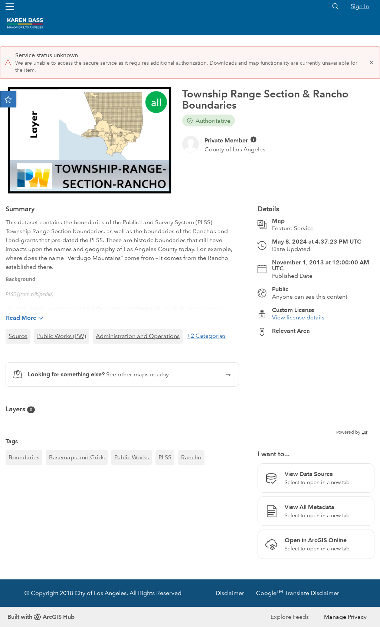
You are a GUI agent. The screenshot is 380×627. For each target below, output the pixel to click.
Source (18, 336)
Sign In (360, 6)
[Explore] (316, 389)
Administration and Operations (138, 336)
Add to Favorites (8, 99)
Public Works (131, 457)
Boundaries (24, 457)
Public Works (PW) (61, 336)
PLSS (164, 457)
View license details (298, 317)
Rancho (191, 457)
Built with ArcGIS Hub (41, 616)
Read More (21, 317)
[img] (253, 139)
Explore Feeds (290, 616)
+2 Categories (206, 335)
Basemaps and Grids (77, 457)
